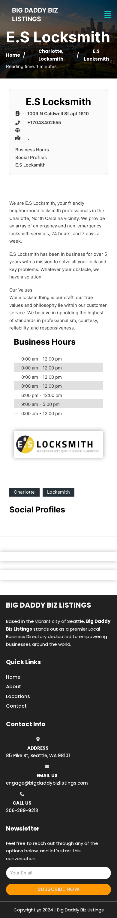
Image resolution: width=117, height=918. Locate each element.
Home (13, 55)
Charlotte (50, 51)
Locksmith (50, 59)
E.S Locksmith (30, 165)
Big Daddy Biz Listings (48, 605)
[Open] (107, 15)
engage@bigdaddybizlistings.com (47, 783)
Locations (18, 696)
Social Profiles (31, 157)
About (13, 686)
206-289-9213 (22, 810)
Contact (16, 706)
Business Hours (32, 150)
